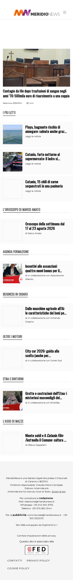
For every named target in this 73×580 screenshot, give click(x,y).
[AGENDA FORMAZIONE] (16, 247)
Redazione (7, 103)
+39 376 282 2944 (42, 508)
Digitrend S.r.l (49, 524)
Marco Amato (34, 233)
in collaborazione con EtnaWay (44, 402)
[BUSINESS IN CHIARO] (15, 290)
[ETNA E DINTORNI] (13, 374)
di (26, 233)
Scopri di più (59, 491)
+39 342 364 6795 (43, 504)
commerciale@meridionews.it (44, 514)
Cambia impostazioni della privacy (36, 535)
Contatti (14, 560)
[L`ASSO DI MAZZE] (13, 417)
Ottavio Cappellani (37, 445)
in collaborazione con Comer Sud (45, 360)
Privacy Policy (38, 560)
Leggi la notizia (33, 136)
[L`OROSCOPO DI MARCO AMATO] (21, 205)
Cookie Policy (18, 568)
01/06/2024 (17, 103)
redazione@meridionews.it (40, 501)
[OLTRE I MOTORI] (12, 332)
